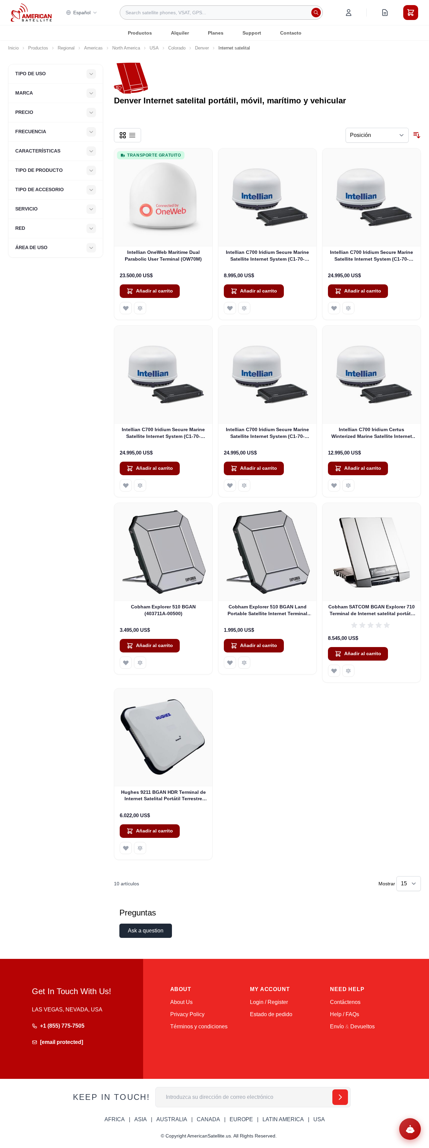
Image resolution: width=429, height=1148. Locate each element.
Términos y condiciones (199, 1026)
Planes (215, 33)
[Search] (316, 12)
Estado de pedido (271, 1014)
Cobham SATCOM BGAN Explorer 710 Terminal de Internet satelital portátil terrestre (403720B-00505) (371, 610)
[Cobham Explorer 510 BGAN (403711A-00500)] (163, 552)
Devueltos (362, 1026)
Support (251, 33)
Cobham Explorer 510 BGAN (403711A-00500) (163, 610)
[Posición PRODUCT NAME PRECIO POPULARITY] (377, 135)
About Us (181, 1002)
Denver (202, 48)
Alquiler (180, 33)
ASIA (140, 1119)
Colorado (177, 48)
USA (154, 48)
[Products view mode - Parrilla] (123, 135)
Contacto (290, 33)
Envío (337, 1026)
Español (82, 12)
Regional (66, 48)
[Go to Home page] (31, 12)
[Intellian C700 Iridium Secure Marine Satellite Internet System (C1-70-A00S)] (267, 197)
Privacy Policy (187, 1014)
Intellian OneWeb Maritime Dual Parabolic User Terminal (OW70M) (163, 255)
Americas (93, 48)
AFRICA (114, 1119)
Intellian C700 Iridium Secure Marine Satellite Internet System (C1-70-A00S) (267, 255)
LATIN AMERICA (283, 1119)
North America (126, 48)
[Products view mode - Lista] (132, 135)
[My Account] (348, 12)
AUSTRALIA (171, 1119)
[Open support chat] (410, 1129)
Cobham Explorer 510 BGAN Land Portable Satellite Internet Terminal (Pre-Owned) (267, 610)
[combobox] (221, 12)
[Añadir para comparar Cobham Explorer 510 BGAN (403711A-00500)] (140, 663)
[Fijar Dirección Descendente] (417, 135)
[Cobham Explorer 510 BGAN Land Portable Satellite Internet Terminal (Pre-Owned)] (267, 552)
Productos (140, 33)
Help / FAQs (344, 1014)
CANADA (208, 1119)
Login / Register (269, 1002)
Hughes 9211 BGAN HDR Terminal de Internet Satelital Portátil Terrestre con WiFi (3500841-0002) (163, 795)
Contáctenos (345, 1002)
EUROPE (241, 1119)
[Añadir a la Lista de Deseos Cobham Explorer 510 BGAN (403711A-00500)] (126, 663)
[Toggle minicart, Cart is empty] (410, 12)
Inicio (13, 48)
